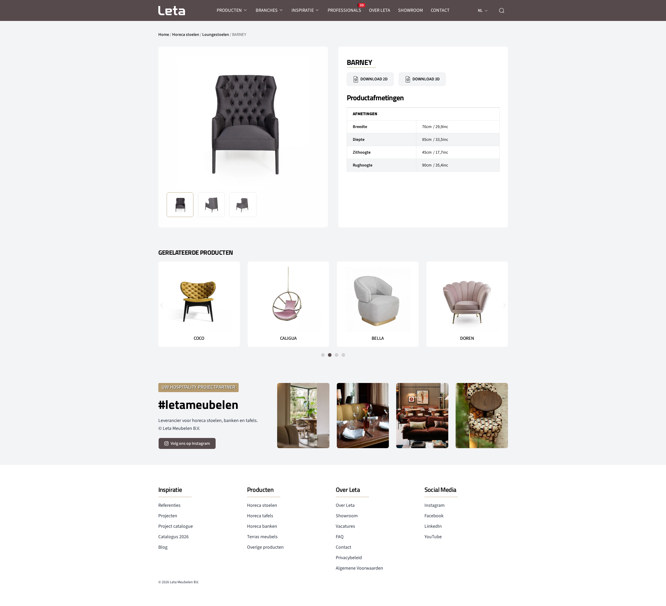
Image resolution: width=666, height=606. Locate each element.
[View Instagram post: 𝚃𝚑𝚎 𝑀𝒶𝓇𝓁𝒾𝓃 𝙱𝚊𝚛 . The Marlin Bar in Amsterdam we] (363, 415)
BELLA (378, 338)
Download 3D (426, 79)
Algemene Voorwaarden (359, 568)
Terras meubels (262, 536)
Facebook (434, 516)
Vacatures (345, 526)
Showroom (347, 516)
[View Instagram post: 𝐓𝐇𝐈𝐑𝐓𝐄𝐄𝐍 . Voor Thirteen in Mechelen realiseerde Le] (482, 415)
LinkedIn (433, 526)
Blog (162, 547)
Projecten (167, 516)
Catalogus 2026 (173, 536)
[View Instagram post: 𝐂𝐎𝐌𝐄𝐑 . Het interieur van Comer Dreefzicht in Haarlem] (303, 415)
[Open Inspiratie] (317, 10)
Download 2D (374, 79)
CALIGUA (288, 338)
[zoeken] (502, 10)
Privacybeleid (349, 557)
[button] (311, 123)
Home (163, 34)
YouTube (433, 536)
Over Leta (345, 505)
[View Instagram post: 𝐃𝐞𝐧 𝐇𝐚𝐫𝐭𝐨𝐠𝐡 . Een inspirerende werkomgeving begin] (422, 415)
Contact (343, 547)
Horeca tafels (260, 516)
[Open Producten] (245, 10)
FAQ (340, 536)
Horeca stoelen (185, 34)
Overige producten (265, 547)
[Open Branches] (281, 10)
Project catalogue (175, 526)
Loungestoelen (215, 34)
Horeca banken (262, 526)
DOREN (467, 338)
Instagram (434, 505)
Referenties (169, 505)
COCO (199, 338)
